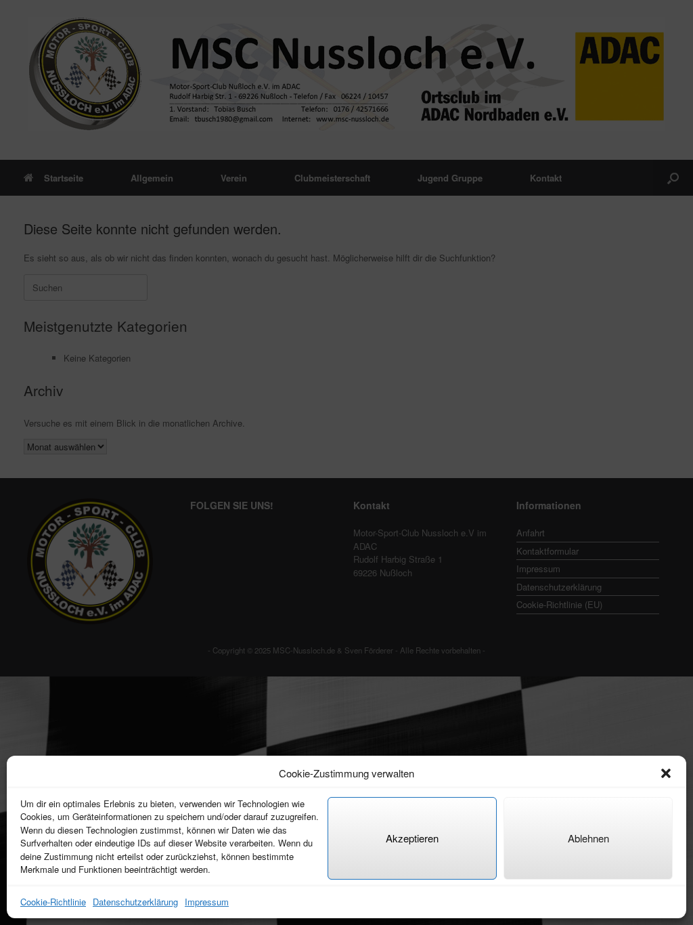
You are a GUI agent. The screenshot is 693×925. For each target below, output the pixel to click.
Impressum (207, 901)
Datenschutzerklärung (135, 901)
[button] (666, 773)
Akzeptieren (412, 838)
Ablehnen (588, 838)
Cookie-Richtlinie (53, 901)
